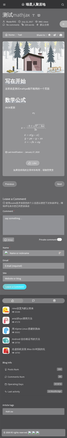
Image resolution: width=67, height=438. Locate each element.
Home (11, 34)
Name (6, 247)
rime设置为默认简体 (23, 308)
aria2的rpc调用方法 (22, 318)
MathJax (9, 411)
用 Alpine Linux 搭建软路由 (26, 328)
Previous (9, 184)
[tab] (12, 300)
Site (5, 273)
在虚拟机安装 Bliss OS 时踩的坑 (28, 349)
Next (59, 184)
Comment (9, 211)
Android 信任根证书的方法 (26, 339)
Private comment (48, 239)
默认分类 (44, 24)
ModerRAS (11, 21)
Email (6, 260)
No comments (12, 24)
